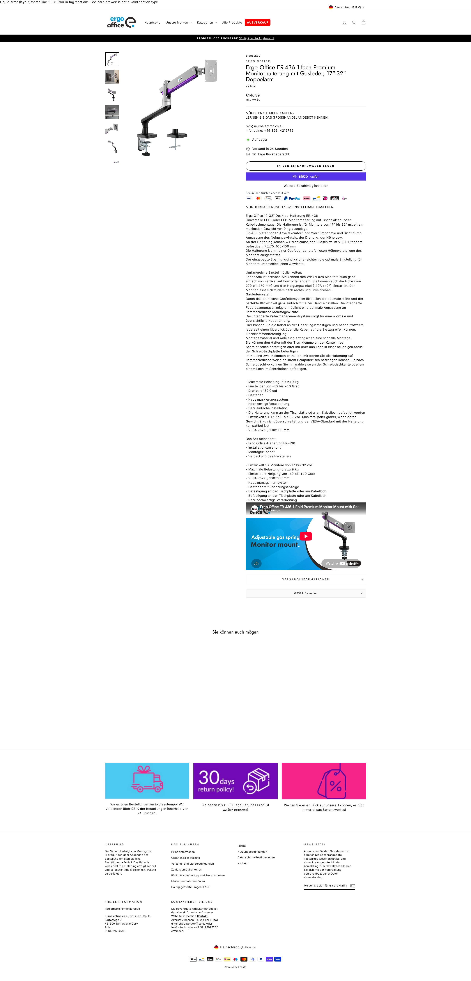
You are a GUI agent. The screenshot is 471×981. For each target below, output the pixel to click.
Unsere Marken (177, 22)
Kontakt (242, 863)
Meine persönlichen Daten (188, 881)
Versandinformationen (306, 579)
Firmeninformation (183, 851)
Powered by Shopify (235, 967)
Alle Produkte (232, 22)
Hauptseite (152, 22)
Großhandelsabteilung (185, 857)
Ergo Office (258, 61)
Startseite (252, 55)
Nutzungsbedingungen (252, 851)
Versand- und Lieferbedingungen (192, 863)
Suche (242, 845)
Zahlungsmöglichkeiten (186, 869)
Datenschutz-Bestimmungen (256, 857)
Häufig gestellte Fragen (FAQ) (190, 887)
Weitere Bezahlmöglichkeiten (306, 186)
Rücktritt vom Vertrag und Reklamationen (198, 875)
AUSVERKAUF (257, 22)
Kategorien (205, 22)
